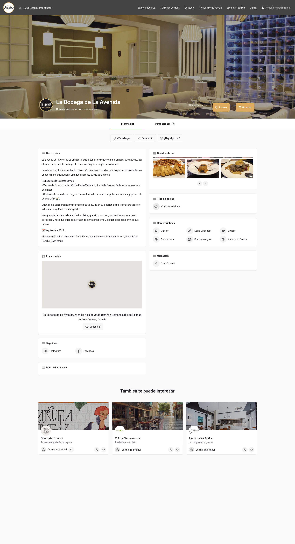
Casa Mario (57, 241)
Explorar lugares (146, 7)
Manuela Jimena (115, 236)
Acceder (270, 7)
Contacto (190, 7)
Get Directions (92, 326)
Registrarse (283, 7)
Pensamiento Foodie (211, 7)
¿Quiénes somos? (170, 7)
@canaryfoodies (236, 7)
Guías (253, 7)
